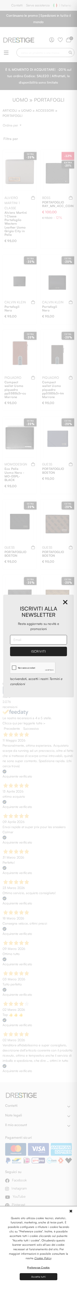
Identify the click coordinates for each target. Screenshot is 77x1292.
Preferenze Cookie (38, 1267)
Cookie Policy (42, 1258)
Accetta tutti (38, 1276)
